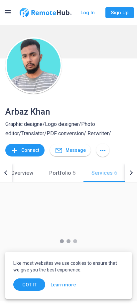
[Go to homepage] (45, 12)
